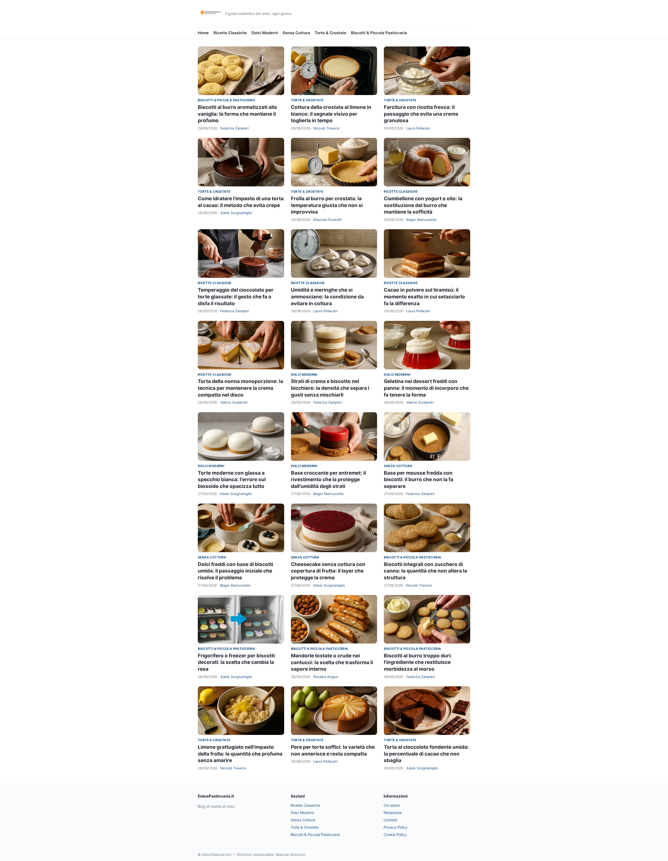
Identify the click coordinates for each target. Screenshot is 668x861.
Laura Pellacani (418, 128)
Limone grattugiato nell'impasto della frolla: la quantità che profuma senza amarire (240, 753)
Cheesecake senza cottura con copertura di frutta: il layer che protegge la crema (328, 571)
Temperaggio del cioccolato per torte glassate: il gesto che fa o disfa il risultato (235, 296)
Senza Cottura (296, 32)
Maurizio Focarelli (327, 219)
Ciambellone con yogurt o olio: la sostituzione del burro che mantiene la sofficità (423, 205)
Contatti (390, 820)
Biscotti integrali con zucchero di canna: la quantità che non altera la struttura (425, 571)
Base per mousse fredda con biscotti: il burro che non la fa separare (418, 479)
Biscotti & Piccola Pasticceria (379, 32)
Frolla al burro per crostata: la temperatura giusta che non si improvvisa (327, 205)
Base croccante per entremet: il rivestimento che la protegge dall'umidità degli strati (328, 479)
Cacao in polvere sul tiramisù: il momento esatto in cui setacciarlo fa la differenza (424, 296)
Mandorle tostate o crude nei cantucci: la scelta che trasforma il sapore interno (332, 662)
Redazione (393, 812)
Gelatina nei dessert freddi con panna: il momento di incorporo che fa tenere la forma (426, 388)
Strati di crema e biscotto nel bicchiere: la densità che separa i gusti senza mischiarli (330, 388)
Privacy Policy (396, 827)
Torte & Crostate (330, 32)
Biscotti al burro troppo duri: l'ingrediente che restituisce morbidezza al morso (418, 662)
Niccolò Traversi (326, 128)
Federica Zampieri (234, 128)
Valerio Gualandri (234, 402)
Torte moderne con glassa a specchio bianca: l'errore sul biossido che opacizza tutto (232, 479)
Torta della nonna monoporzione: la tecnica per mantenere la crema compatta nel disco (240, 388)
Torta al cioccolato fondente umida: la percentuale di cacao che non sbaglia (426, 753)
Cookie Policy (395, 834)
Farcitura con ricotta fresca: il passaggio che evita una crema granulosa (421, 113)
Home (203, 32)
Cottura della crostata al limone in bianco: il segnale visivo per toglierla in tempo (331, 113)
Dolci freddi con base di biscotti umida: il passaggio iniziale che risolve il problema (235, 571)
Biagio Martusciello (421, 219)
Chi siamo (392, 805)
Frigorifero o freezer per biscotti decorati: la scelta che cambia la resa (236, 662)
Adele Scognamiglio (236, 213)
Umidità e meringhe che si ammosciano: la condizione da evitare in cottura (327, 296)
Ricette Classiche (230, 32)
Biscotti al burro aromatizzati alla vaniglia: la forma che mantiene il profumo (237, 113)
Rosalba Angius (325, 677)
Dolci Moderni (265, 32)
